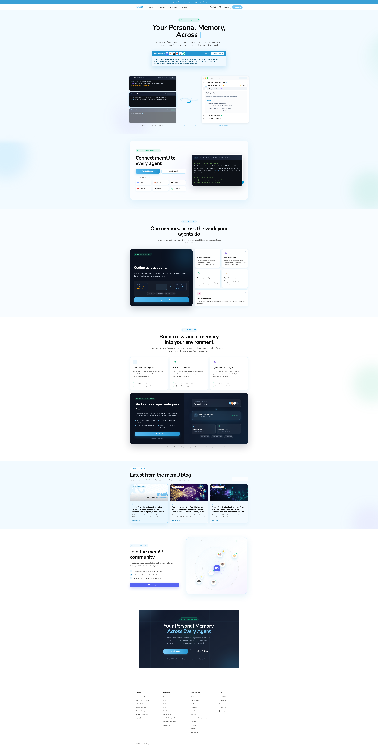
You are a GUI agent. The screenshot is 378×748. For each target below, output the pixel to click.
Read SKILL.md (147, 171)
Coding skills (195, 700)
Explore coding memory (160, 300)
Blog (164, 700)
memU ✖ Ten (167, 714)
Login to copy (217, 53)
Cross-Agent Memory (142, 700)
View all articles (239, 479)
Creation (193, 722)
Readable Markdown (141, 714)
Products (150, 7)
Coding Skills (139, 718)
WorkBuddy (228, 157)
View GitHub (202, 651)
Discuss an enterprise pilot (155, 434)
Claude (202, 157)
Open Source (167, 697)
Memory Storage (140, 711)
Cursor (207, 157)
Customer (194, 704)
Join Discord (155, 585)
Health (193, 711)
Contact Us (166, 725)
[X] (220, 7)
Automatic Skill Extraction (143, 704)
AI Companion (195, 697)
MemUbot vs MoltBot (169, 722)
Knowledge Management (199, 718)
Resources (162, 7)
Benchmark (166, 711)
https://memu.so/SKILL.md (169, 59)
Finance (193, 725)
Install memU (174, 171)
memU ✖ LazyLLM (169, 718)
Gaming (193, 714)
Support (226, 7)
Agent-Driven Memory (142, 697)
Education (194, 707)
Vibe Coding (194, 732)
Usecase (184, 7)
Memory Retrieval (140, 707)
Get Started (237, 7)
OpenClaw (214, 157)
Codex (196, 157)
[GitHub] (211, 7)
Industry (193, 729)
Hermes (221, 157)
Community (166, 707)
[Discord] (215, 7)
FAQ (164, 704)
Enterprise (173, 7)
